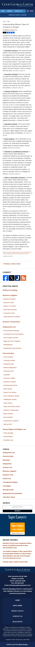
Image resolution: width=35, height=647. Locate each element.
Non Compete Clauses (11, 337)
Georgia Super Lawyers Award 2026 (15, 562)
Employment (9, 464)
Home (3, 11)
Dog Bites (7, 375)
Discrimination (8, 436)
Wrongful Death (9, 364)
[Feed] (23, 278)
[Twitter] (12, 278)
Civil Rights (8, 486)
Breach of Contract (10, 306)
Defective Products (10, 382)
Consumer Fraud (9, 313)
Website (9, 11)
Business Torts (19, 252)
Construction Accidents (11, 421)
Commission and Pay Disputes (14, 334)
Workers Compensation (11, 410)
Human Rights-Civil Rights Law (14, 429)
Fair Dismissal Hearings (11, 330)
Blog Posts (17, 622)
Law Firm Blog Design (16, 644)
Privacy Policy (17, 611)
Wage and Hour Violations (12, 341)
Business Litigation (11, 252)
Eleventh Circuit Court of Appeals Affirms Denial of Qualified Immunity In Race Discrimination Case (17, 545)
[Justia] (17, 278)
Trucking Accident (9, 360)
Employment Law (9, 327)
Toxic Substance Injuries (11, 396)
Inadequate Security (10, 399)
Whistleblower (8, 345)
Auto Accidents (8, 357)
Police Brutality (8, 433)
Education (8, 460)
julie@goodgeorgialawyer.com (20, 585)
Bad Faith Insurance (10, 309)
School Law (8, 478)
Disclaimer (17, 605)
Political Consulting (10, 290)
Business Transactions (11, 322)
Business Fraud (9, 302)
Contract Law (26, 252)
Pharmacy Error (9, 371)
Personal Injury (8, 353)
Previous (6, 264)
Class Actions (8, 403)
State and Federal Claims (12, 406)
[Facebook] (6, 278)
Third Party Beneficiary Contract (22, 253)
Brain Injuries (8, 389)
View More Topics (9, 497)
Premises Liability (9, 378)
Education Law (8, 440)
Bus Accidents (8, 417)
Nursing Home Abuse (10, 385)
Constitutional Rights (12, 482)
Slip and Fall (8, 424)
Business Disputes (10, 299)
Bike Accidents (8, 414)
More (31, 11)
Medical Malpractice (10, 367)
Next (19, 264)
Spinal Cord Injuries (10, 392)
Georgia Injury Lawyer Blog (17, 4)
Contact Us (18, 11)
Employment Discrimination (12, 348)
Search (17, 511)
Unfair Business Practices (12, 316)
